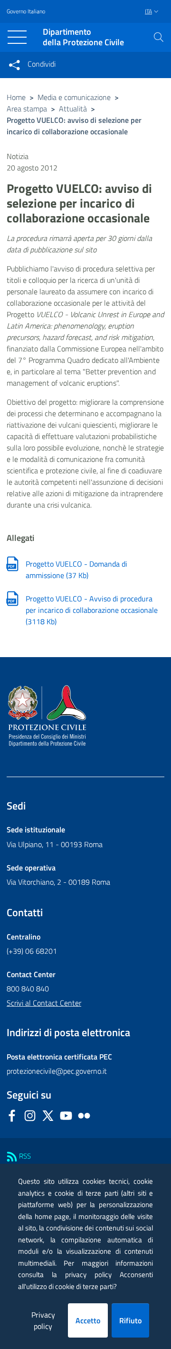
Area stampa (27, 108)
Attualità (73, 108)
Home (16, 97)
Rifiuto (130, 1320)
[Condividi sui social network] (14, 64)
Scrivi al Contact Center (44, 1003)
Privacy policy (43, 1320)
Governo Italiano (26, 11)
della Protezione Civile (83, 37)
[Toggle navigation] (17, 37)
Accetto (88, 1320)
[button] (158, 37)
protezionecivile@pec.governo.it (57, 1071)
